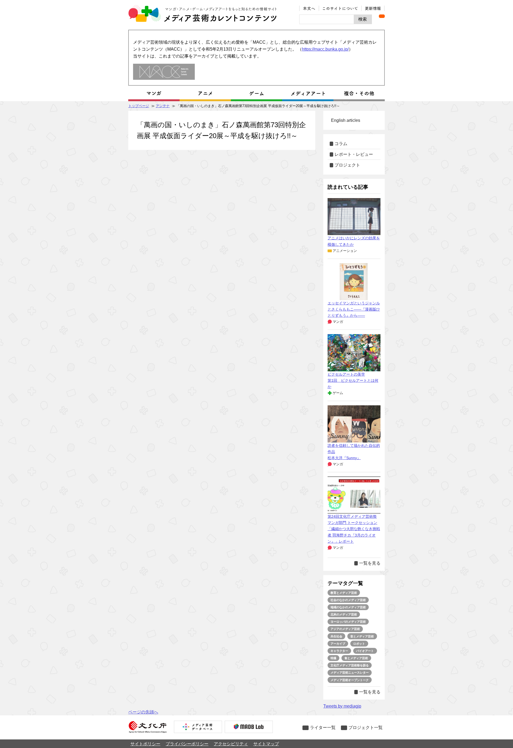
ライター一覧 (323, 727)
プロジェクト (347, 165)
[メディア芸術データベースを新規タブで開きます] (198, 727)
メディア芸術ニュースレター (350, 672)
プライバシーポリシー (187, 744)
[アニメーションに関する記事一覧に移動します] (205, 93)
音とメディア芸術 (362, 636)
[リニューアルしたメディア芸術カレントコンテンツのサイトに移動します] (164, 72)
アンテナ (163, 106)
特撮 (333, 658)
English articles (345, 120)
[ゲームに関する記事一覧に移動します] (256, 93)
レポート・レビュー (354, 154)
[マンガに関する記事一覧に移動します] (154, 93)
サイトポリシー (145, 744)
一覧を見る (369, 563)
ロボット (359, 643)
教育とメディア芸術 (344, 592)
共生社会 (336, 636)
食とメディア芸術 (356, 658)
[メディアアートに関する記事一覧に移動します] (307, 93)
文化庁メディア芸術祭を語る (350, 665)
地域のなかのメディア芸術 (348, 607)
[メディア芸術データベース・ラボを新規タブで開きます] (249, 727)
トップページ (138, 106)
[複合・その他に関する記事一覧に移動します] (359, 93)
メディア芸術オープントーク (350, 680)
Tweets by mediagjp (342, 706)
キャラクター (339, 650)
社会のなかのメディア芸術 (348, 600)
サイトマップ (266, 744)
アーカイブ (338, 643)
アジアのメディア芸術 (345, 628)
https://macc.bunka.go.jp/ (325, 49)
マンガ (338, 322)
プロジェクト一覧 (365, 727)
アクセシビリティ (231, 744)
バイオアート (365, 650)
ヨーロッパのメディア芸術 (348, 621)
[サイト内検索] (327, 19)
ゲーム (338, 393)
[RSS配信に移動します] (382, 16)
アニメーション (345, 251)
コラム (341, 143)
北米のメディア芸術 (344, 614)
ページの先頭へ (143, 712)
